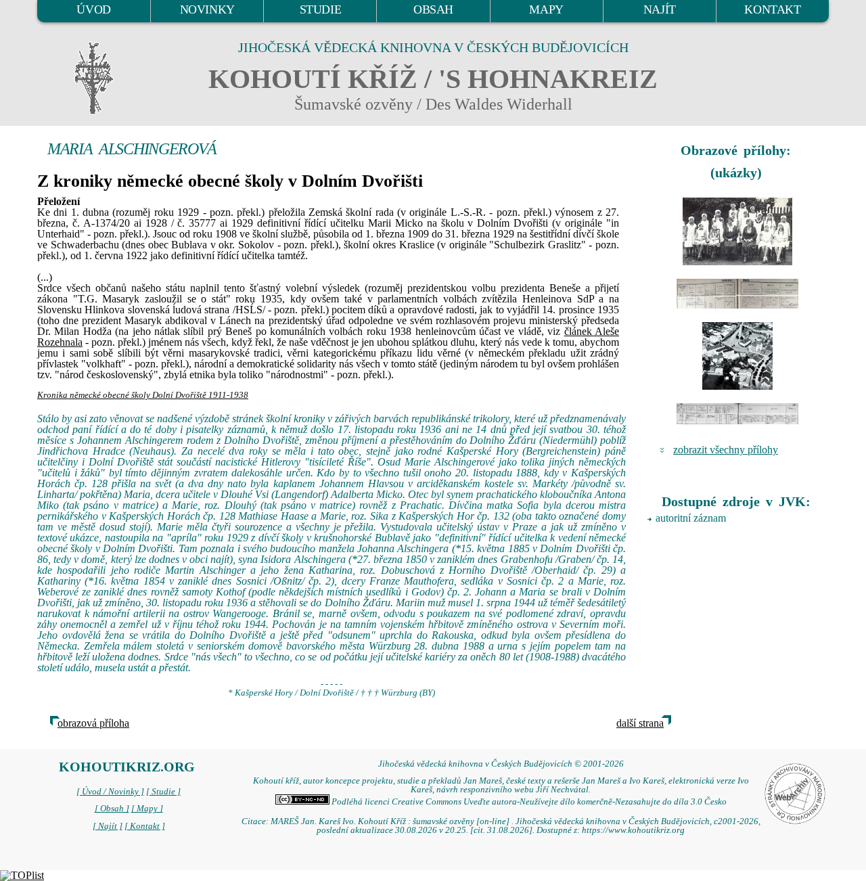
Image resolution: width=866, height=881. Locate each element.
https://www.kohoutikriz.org (633, 830)
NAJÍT (659, 9)
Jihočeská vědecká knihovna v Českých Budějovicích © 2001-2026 (501, 764)
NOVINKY (207, 9)
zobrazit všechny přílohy (725, 449)
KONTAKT (772, 9)
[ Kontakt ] (144, 826)
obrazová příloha (93, 723)
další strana (640, 723)
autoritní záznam (691, 518)
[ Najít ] (107, 826)
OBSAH (433, 9)
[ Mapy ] (147, 808)
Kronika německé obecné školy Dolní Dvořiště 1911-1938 (142, 395)
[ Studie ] (163, 791)
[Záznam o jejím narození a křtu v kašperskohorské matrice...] (737, 294)
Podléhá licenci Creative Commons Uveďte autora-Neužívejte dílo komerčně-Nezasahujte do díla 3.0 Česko (528, 802)
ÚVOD (93, 9)
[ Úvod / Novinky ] (110, 791)
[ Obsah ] (112, 808)
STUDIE (321, 9)
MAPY (546, 9)
